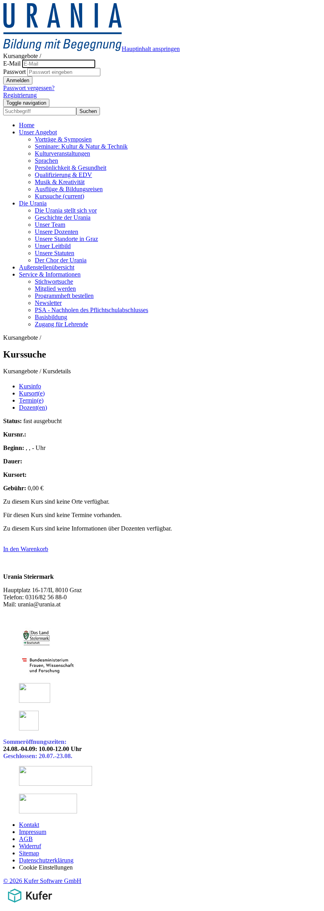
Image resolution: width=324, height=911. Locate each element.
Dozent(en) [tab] (33, 407)
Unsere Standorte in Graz (66, 238)
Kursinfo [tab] (30, 386)
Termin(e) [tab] (31, 400)
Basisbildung (51, 317)
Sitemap (29, 853)
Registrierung (20, 95)
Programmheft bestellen (64, 295)
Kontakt (29, 824)
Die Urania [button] (33, 203)
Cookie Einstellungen (46, 867)
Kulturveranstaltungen (62, 153)
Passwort (14, 71)
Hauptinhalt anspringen (151, 48)
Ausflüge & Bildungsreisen (69, 189)
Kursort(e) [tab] (32, 393)
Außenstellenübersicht (46, 267)
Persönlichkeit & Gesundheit (70, 167)
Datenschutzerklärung (46, 860)
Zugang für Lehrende (61, 324)
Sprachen (46, 160)
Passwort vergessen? (29, 88)
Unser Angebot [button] (38, 132)
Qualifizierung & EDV (63, 174)
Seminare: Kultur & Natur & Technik (81, 146)
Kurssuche (59, 196)
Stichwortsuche (54, 281)
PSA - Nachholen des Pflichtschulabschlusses (91, 310)
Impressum (32, 831)
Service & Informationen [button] (50, 274)
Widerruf (30, 846)
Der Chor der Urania (61, 260)
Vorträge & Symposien (63, 139)
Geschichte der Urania (62, 217)
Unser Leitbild (53, 246)
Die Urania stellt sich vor (66, 210)
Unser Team (50, 224)
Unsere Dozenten (56, 231)
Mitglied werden (55, 288)
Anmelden (17, 80)
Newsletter (48, 302)
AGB (26, 839)
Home (26, 125)
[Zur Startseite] (62, 48)
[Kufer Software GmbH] (30, 904)
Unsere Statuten (54, 253)
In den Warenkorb (25, 549)
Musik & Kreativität (60, 182)
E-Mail (12, 63)
